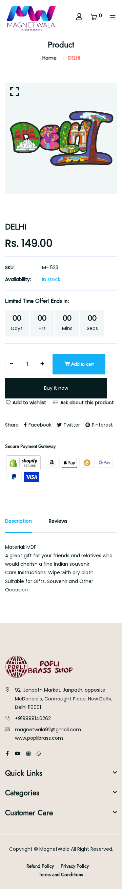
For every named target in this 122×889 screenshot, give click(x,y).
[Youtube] (17, 753)
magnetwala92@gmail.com (48, 729)
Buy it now (56, 388)
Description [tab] (18, 521)
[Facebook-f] (7, 753)
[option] (61, 138)
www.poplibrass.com (39, 738)
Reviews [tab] (58, 521)
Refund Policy (40, 866)
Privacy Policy (75, 866)
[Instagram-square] (28, 753)
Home (49, 58)
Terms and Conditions (61, 874)
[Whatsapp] (38, 753)
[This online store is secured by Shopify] (24, 462)
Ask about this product (86, 402)
